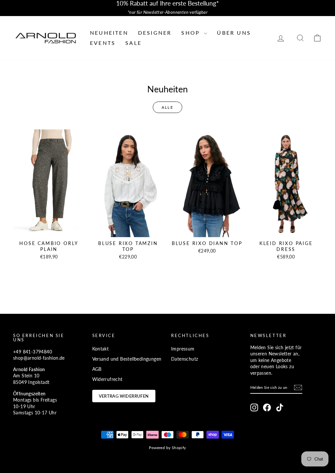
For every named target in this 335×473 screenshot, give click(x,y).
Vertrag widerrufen (124, 396)
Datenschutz (184, 359)
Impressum (183, 348)
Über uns (234, 32)
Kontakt (100, 348)
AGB (97, 369)
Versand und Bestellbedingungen (127, 359)
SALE (133, 43)
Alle (168, 107)
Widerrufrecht (107, 379)
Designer (155, 32)
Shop (191, 32)
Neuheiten (109, 32)
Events (102, 43)
